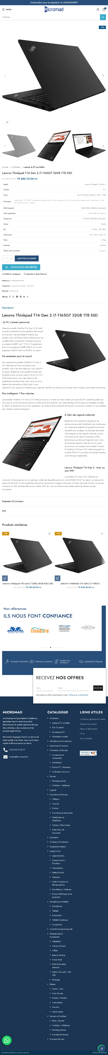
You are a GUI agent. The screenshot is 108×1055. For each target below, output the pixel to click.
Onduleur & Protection (59, 842)
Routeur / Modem (59, 997)
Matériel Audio (58, 872)
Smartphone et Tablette (59, 901)
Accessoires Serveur (60, 1034)
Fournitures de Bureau (59, 794)
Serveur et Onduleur (58, 1016)
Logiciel (53, 790)
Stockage (56, 979)
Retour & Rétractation (88, 728)
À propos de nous (57, 1039)
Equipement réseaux (58, 846)
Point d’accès (57, 993)
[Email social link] (17, 297)
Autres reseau (57, 1011)
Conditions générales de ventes (92, 719)
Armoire (55, 1007)
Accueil (5, 167)
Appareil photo (58, 855)
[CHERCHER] (103, 17)
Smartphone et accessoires (60, 741)
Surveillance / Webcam (61, 889)
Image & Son (55, 851)
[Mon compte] (98, 9)
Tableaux (55, 799)
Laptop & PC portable (34, 167)
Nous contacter (86, 738)
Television (56, 877)
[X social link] (13, 297)
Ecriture (55, 808)
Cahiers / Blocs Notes (61, 825)
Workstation (57, 762)
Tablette (55, 910)
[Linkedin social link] (24, 297)
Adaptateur (56, 941)
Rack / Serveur (58, 1020)
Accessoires (57, 924)
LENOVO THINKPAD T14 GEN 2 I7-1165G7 (80, 583)
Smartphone (57, 906)
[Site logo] (54, 9)
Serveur (53, 776)
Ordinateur (15, 167)
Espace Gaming (58, 955)
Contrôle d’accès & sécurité (61, 929)
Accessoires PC (58, 732)
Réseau (53, 984)
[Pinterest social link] (20, 297)
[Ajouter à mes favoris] (49, 533)
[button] (5, 75)
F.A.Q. (82, 733)
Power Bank (57, 959)
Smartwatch (57, 915)
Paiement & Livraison (88, 724)
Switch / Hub (57, 988)
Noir (104, 189)
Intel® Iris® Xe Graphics (97, 213)
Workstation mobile (60, 736)
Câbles (55, 950)
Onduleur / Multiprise (61, 785)
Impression (54, 837)
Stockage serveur (59, 780)
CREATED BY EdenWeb (100, 1053)
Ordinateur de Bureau (59, 750)
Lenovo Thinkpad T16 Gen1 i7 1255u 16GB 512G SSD (28, 583)
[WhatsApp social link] (27, 297)
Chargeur (102, 250)
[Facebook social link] (10, 297)
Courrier (55, 803)
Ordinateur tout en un (61, 771)
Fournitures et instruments (62, 812)
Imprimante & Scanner (59, 745)
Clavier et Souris (59, 946)
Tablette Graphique (60, 920)
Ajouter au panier (27, 258)
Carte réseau (57, 1002)
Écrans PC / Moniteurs (61, 767)
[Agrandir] (7, 122)
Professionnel (14, 291)
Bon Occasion (58, 727)
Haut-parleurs (57, 868)
